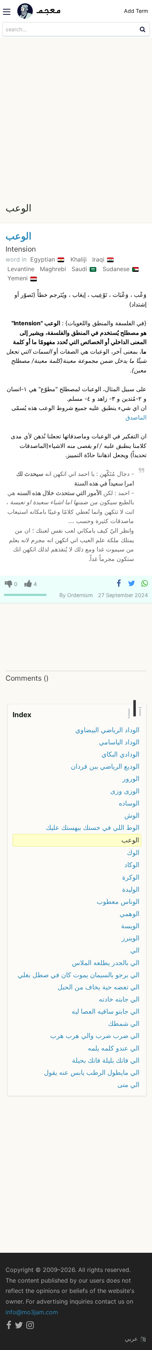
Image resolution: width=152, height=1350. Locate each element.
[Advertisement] (76, 118)
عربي (132, 1338)
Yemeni (18, 278)
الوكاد (131, 865)
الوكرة (130, 877)
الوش (131, 815)
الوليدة (130, 889)
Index (22, 714)
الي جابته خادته (119, 999)
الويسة (130, 926)
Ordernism (80, 595)
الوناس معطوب (118, 901)
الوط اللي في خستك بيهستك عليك (92, 827)
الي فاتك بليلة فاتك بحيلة (105, 1060)
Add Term (136, 11)
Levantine (21, 269)
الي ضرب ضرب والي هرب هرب (94, 1035)
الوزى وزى (124, 791)
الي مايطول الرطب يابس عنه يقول (91, 1072)
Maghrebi (54, 269)
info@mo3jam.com (32, 1312)
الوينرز (130, 938)
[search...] (143, 29)
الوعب (18, 236)
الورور (130, 778)
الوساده (129, 803)
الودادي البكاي (120, 754)
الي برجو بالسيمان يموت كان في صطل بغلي (78, 975)
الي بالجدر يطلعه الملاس (105, 963)
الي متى (128, 1084)
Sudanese (117, 269)
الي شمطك (123, 1023)
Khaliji (79, 259)
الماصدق (135, 417)
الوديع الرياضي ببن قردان (105, 766)
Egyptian (43, 259)
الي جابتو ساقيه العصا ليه (105, 1011)
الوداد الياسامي (119, 742)
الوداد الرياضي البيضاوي (107, 730)
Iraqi (99, 259)
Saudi (80, 269)
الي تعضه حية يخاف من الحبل (98, 987)
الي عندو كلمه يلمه (113, 1048)
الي (134, 950)
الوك (133, 852)
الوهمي (129, 914)
